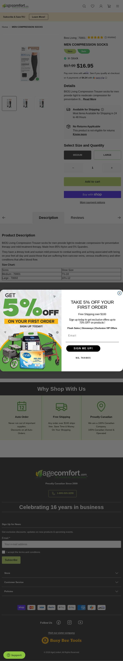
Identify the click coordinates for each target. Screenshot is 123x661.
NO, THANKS (83, 358)
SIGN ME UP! (83, 348)
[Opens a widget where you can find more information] (14, 655)
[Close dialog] (120, 293)
